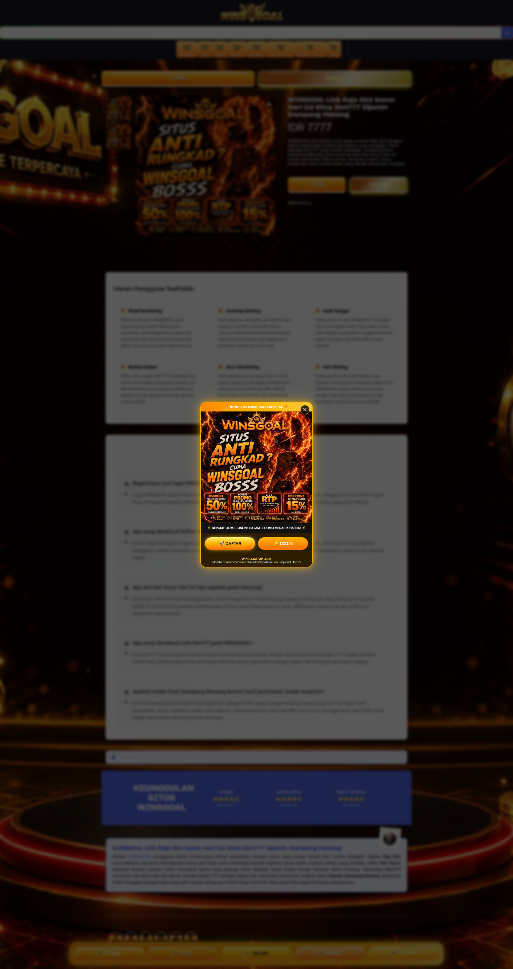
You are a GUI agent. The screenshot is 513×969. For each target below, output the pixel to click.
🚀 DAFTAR (230, 543)
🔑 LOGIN (283, 543)
